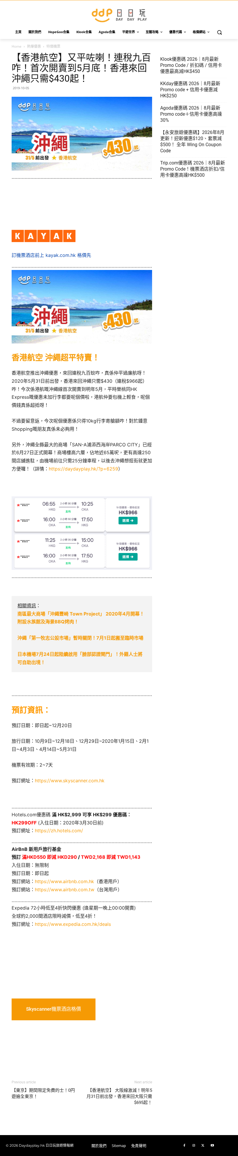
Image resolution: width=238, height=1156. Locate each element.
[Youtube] (212, 1145)
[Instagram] (193, 1145)
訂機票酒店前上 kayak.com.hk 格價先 (51, 255)
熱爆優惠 (34, 46)
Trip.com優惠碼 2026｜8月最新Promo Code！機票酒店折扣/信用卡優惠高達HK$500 (192, 169)
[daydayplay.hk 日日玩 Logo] (119, 14)
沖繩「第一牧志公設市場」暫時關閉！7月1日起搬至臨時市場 (80, 638)
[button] (219, 32)
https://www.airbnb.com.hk (64, 881)
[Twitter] (203, 1145)
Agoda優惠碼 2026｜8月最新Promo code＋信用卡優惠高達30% (191, 114)
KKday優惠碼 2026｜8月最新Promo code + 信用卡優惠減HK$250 (190, 90)
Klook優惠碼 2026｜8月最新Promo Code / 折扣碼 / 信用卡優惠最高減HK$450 (191, 65)
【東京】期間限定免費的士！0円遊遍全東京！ (43, 1093)
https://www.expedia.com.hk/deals (73, 924)
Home (16, 46)
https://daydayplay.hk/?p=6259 (83, 469)
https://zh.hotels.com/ (59, 830)
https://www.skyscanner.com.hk (69, 780)
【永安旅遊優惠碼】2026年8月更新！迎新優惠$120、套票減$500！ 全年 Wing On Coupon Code (192, 141)
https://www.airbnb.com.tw (64, 889)
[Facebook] (184, 1145)
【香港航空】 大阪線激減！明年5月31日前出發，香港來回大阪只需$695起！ (119, 1096)
